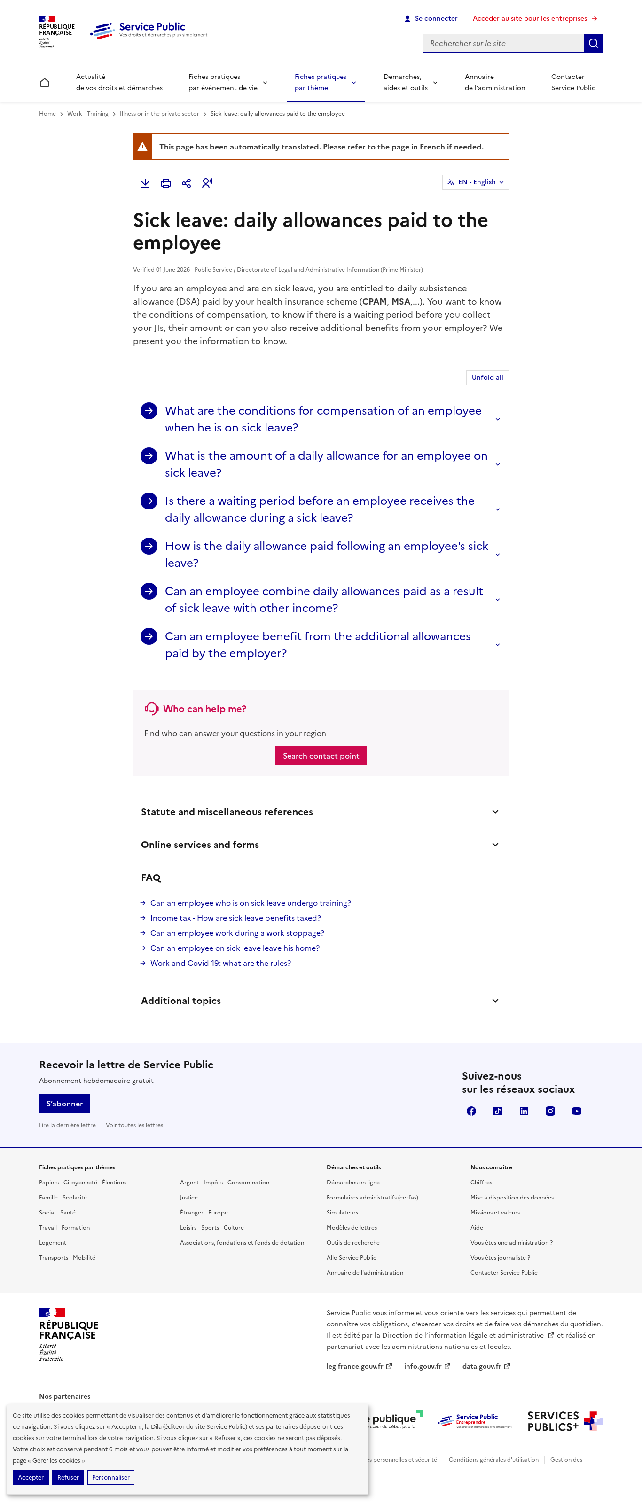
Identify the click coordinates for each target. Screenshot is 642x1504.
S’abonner (65, 1103)
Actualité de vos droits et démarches (119, 82)
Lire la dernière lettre (67, 1125)
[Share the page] (186, 183)
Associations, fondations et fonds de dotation (242, 1242)
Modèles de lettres (352, 1227)
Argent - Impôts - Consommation (224, 1182)
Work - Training (88, 114)
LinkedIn (524, 1111)
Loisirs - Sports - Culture (212, 1227)
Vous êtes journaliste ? (500, 1257)
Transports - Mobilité (67, 1257)
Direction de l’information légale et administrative (464, 1335)
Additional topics (181, 1001)
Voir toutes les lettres (134, 1125)
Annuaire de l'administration (365, 1273)
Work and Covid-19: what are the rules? (220, 963)
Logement (52, 1242)
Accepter (31, 1477)
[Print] (165, 183)
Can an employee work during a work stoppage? (237, 933)
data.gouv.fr (481, 1366)
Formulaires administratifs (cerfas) (372, 1197)
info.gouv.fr (423, 1366)
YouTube (576, 1111)
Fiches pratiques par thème (320, 82)
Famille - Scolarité (63, 1197)
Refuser (68, 1477)
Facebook (471, 1111)
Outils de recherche (353, 1242)
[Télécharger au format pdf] (145, 183)
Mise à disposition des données (512, 1197)
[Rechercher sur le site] (593, 43)
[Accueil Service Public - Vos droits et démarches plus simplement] (151, 40)
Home (47, 114)
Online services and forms (200, 845)
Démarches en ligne (353, 1182)
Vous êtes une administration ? (511, 1242)
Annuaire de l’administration (495, 82)
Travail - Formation (64, 1227)
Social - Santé (57, 1212)
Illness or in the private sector (159, 114)
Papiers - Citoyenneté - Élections (82, 1182)
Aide (476, 1227)
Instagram (550, 1111)
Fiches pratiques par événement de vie (223, 82)
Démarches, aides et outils (406, 82)
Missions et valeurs (495, 1212)
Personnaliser (111, 1477)
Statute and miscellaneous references (227, 812)
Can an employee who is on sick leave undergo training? (250, 903)
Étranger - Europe (204, 1212)
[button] (207, 183)
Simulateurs (342, 1212)
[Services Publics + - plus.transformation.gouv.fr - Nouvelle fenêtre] (565, 1421)
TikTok (497, 1111)
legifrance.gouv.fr (355, 1366)
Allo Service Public (351, 1257)
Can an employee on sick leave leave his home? (235, 948)
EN (477, 182)
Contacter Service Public (573, 82)
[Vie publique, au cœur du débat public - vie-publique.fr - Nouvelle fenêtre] (385, 1421)
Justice (189, 1197)
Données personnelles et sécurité (392, 1460)
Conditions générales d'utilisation (494, 1460)
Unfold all (487, 378)
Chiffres (481, 1182)
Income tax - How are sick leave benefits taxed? (235, 918)
